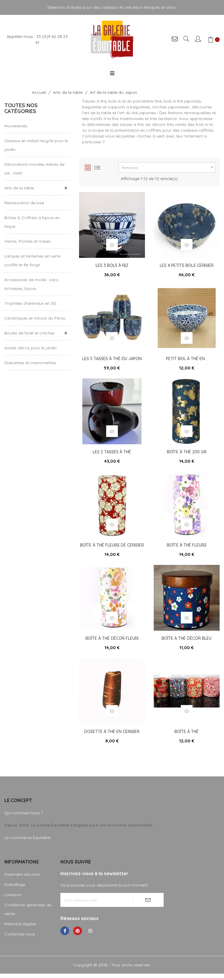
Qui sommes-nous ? (23, 812)
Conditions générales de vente (27, 909)
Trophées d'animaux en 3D (30, 303)
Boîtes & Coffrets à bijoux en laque (32, 222)
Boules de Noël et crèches (29, 333)
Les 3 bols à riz (112, 265)
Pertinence (168, 167)
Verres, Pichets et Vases (27, 241)
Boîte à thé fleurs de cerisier (112, 545)
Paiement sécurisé (22, 874)
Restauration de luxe (24, 202)
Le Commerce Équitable (27, 837)
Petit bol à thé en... (186, 358)
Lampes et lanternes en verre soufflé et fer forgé (32, 260)
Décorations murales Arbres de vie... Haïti (34, 169)
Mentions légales (20, 923)
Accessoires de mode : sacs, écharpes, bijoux (31, 284)
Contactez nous (19, 934)
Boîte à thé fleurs (186, 545)
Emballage (14, 884)
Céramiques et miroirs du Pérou (35, 318)
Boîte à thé (186, 731)
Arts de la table (19, 188)
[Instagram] (90, 930)
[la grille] (87, 167)
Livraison (12, 894)
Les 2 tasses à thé (112, 451)
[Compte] (198, 39)
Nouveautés (15, 125)
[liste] (97, 167)
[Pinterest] (77, 930)
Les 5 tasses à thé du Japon (112, 358)
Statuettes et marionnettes (30, 362)
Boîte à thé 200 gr (186, 451)
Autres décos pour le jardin (30, 347)
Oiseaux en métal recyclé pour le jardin (36, 145)
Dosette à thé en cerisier (111, 731)
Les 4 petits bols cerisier (187, 265)
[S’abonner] (148, 900)
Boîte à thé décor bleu (186, 638)
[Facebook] (64, 930)
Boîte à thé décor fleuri (112, 638)
